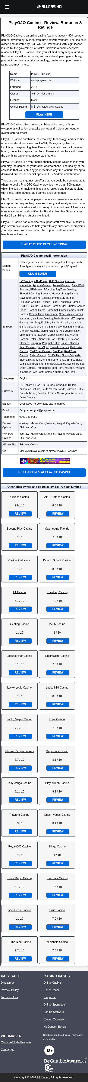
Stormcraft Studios (55, 363)
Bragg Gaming (70, 293)
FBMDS (23, 306)
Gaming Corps (36, 310)
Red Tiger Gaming (40, 351)
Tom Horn (57, 367)
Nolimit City (64, 334)
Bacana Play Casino (19, 528)
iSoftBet (45, 322)
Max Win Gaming (29, 330)
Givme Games (67, 310)
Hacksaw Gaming (42, 318)
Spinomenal (58, 359)
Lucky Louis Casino (19, 687)
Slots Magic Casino (19, 878)
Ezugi (54, 301)
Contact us (7, 1049)
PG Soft (50, 339)
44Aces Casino (19, 496)
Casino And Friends (57, 528)
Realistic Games (59, 347)
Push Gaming (27, 347)
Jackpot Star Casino (19, 655)
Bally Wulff (78, 285)
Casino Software (54, 1011)
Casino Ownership (55, 1019)
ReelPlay (58, 351)
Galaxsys (45, 306)
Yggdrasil (58, 371)
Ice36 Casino (57, 624)
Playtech (24, 343)
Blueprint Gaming (29, 293)
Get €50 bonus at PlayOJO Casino (44, 472)
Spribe (70, 359)
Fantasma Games (69, 301)
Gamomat (52, 310)
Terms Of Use (9, 997)
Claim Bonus (38, 273)
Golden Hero (36, 314)
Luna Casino (57, 719)
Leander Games (38, 326)
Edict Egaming (50, 297)
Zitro (72, 371)
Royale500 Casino (19, 846)
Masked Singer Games (19, 751)
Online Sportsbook (55, 1004)
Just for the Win (60, 322)
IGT (73, 318)
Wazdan (69, 367)
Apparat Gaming (41, 285)
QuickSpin (42, 347)
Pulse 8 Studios (70, 343)
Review (20, 513)
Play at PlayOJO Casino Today (44, 244)
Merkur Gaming (50, 330)
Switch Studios (75, 363)
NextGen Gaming (47, 334)
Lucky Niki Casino (57, 687)
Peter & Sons (37, 339)
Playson (74, 339)
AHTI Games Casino (57, 496)
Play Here (44, 114)
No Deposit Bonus (55, 1026)
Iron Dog (35, 322)
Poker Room (51, 990)
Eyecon (45, 301)
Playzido (36, 343)
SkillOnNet (54, 355)
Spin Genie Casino (19, 910)
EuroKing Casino (57, 592)
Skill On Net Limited (42, 93)
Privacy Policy (10, 990)
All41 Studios (56, 281)
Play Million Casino (57, 783)
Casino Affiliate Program (16, 1042)
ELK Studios (67, 297)
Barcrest (24, 289)
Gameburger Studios (63, 306)
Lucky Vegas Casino (19, 719)
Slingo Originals (71, 355)
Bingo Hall (50, 997)
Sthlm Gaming (35, 363)
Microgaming (67, 330)
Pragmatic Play (50, 343)
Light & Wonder (58, 326)
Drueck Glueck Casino (57, 560)
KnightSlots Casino (57, 655)
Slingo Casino (57, 846)
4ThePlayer (40, 281)
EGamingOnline (28, 444)
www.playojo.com (41, 80)
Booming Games (50, 293)
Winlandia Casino (57, 941)
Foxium (34, 306)
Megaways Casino (57, 751)
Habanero (25, 318)
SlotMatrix (25, 359)
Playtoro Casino (19, 814)
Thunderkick (43, 367)
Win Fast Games (42, 371)
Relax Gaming (38, 355)
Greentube (51, 314)
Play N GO (62, 339)
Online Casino (52, 982)
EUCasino (19, 592)
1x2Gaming (26, 281)
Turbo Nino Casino (19, 941)
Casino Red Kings (19, 560)
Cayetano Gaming (30, 297)
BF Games (36, 289)
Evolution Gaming (29, 301)
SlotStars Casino (57, 878)
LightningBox (76, 326)
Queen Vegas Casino (57, 814)
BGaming (49, 289)
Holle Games (61, 318)
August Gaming (61, 285)
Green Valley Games (71, 314)
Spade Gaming (41, 359)
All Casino (43, 1077)
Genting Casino (19, 624)
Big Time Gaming (66, 289)
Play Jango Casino (19, 783)
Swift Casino (57, 910)
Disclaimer (7, 982)
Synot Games (27, 367)
